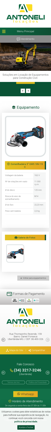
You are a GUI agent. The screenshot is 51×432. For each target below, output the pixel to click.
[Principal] (25, 14)
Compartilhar (38, 350)
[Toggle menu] (25, 31)
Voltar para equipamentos (34, 278)
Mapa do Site (16, 350)
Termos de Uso (13, 382)
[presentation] (23, 91)
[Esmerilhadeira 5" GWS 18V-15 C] (15, 253)
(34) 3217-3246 (27, 370)
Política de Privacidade (38, 382)
